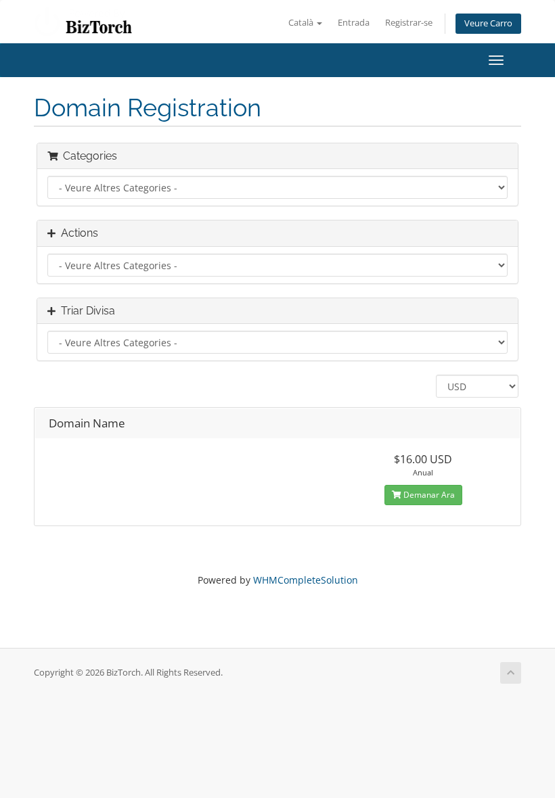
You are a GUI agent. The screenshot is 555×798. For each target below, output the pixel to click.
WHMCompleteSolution (305, 579)
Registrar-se (408, 22)
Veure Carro (488, 23)
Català (301, 22)
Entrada (354, 22)
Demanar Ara (428, 494)
